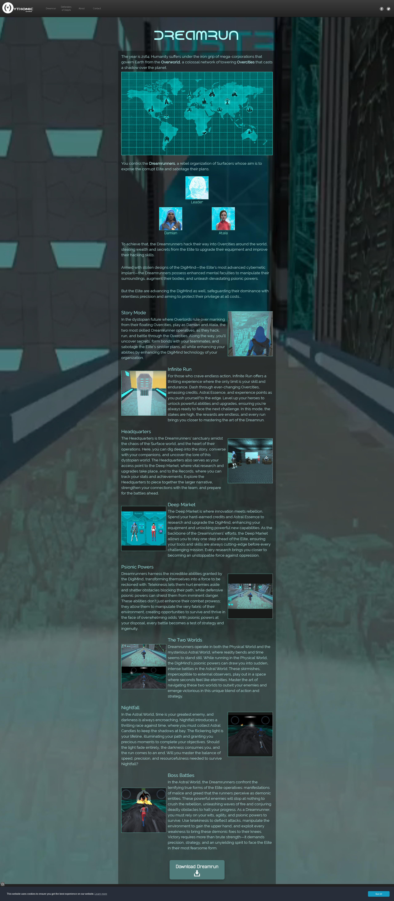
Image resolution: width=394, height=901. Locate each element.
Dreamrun (51, 8)
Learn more (101, 894)
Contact (97, 8)
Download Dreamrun (197, 866)
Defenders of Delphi (66, 8)
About (82, 8)
